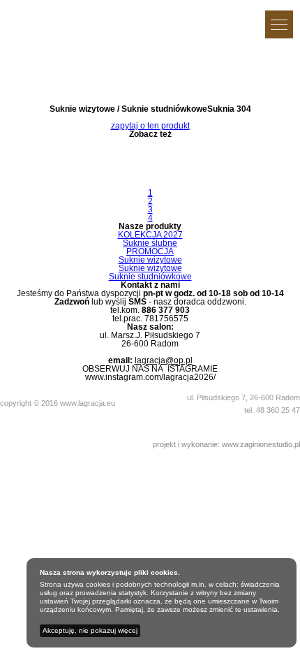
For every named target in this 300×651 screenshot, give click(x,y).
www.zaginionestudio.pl (261, 444)
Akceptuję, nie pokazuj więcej (90, 630)
